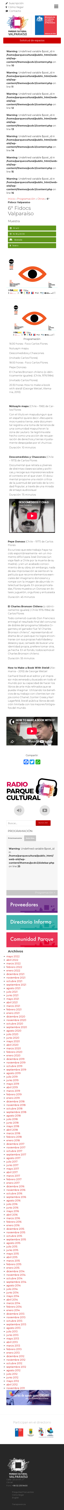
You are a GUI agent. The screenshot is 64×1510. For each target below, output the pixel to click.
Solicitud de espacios (32, 40)
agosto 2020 (13, 1030)
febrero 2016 (13, 1221)
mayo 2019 (12, 1083)
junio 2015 (12, 1250)
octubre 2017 (14, 1151)
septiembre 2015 (16, 1239)
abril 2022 (12, 960)
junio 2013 (12, 1335)
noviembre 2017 (15, 1147)
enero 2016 (12, 1225)
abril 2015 (12, 1257)
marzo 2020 (13, 1048)
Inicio (11, 198)
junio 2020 (12, 1037)
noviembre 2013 (15, 1317)
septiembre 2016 (16, 1197)
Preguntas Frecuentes (23, 1492)
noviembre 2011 (15, 1388)
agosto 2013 (13, 1328)
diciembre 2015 (15, 1229)
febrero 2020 (14, 1052)
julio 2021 (12, 991)
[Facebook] (26, 762)
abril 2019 (12, 1087)
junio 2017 (12, 1165)
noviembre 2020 (16, 1020)
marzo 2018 (13, 1133)
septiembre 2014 (16, 1282)
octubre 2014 (14, 1278)
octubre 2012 (14, 1363)
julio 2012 (12, 1374)
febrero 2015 (13, 1264)
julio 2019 (12, 1076)
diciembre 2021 (15, 974)
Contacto (15, 11)
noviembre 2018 (16, 1105)
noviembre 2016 (15, 1190)
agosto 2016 (13, 1200)
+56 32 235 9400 (20, 1485)
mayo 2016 (12, 1211)
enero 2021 (13, 1013)
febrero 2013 (14, 1349)
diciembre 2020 (15, 1016)
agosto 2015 (13, 1243)
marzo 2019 (13, 1091)
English (15, 1498)
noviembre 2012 (15, 1359)
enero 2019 (13, 1098)
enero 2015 (12, 1267)
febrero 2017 (14, 1179)
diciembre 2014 (15, 1271)
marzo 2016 (13, 1218)
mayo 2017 (12, 1168)
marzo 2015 (13, 1260)
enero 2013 (13, 1352)
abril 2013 (12, 1342)
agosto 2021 (13, 988)
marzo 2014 (13, 1303)
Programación (26, 198)
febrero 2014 (14, 1306)
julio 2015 (11, 1246)
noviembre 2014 (15, 1275)
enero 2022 (13, 970)
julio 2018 (12, 1119)
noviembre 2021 (15, 977)
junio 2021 (12, 995)
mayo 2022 (13, 956)
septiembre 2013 (16, 1324)
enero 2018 (13, 1140)
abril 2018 (12, 1129)
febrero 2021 (14, 1009)
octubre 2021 (14, 981)
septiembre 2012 (16, 1367)
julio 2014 (12, 1289)
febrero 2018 (14, 1137)
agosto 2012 (13, 1370)
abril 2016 (12, 1214)
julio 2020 (12, 1034)
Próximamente (15, 838)
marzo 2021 (13, 1006)
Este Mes (30, 838)
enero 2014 (13, 1310)
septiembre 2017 (16, 1154)
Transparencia (19, 1504)
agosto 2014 (13, 1285)
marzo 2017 (13, 1175)
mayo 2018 (12, 1126)
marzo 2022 (13, 963)
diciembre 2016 (15, 1186)
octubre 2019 (14, 1066)
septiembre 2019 (16, 1069)
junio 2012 (12, 1377)
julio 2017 (12, 1161)
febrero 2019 (14, 1094)
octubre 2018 (14, 1108)
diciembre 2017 (15, 1144)
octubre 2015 (14, 1236)
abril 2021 (12, 1002)
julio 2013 (12, 1331)
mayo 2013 (12, 1338)
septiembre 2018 (16, 1112)
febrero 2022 (14, 967)
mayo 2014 (12, 1296)
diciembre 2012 (15, 1356)
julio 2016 (11, 1204)
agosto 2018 (13, 1115)
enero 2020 (13, 1055)
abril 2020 (12, 1045)
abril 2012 (12, 1384)
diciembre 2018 (15, 1101)
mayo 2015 (12, 1253)
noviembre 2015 (15, 1232)
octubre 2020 (14, 1023)
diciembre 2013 (15, 1313)
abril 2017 (12, 1172)
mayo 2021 (12, 999)
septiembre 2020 (16, 1027)
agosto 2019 (13, 1073)
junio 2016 (12, 1207)
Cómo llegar (16, 7)
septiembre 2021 (16, 984)
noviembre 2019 (15, 1062)
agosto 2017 (13, 1158)
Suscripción (16, 3)
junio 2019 (12, 1080)
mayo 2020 (13, 1041)
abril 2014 (12, 1299)
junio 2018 (12, 1122)
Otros (41, 198)
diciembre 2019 (15, 1059)
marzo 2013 (13, 1345)
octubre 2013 (14, 1321)
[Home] (31, 25)
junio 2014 (12, 1292)
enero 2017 (13, 1183)
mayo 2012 (12, 1381)
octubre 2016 (14, 1193)
